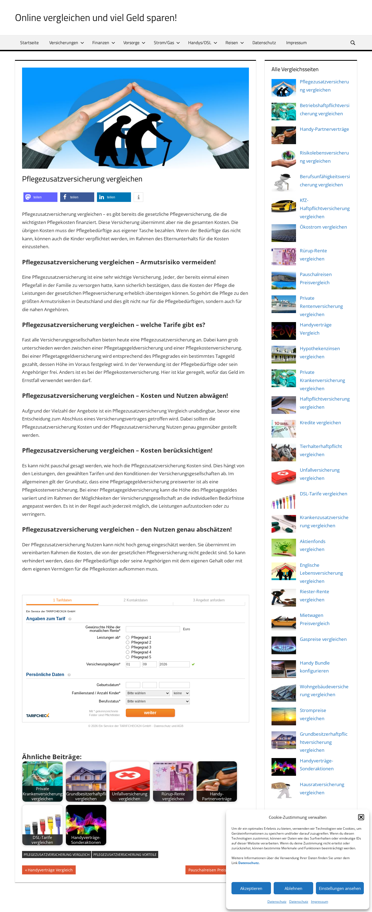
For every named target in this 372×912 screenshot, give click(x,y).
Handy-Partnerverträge (324, 129)
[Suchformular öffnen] (353, 42)
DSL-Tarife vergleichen (323, 493)
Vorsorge (131, 42)
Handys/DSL (199, 42)
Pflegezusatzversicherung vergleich (57, 854)
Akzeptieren (251, 888)
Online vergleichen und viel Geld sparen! (96, 17)
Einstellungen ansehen (340, 888)
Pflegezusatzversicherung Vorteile (125, 854)
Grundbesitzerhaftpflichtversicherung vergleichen (323, 742)
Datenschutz (276, 901)
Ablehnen (293, 888)
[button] (361, 817)
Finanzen (100, 42)
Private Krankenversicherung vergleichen (322, 380)
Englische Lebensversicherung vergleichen (321, 573)
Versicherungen (63, 42)
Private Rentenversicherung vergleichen (321, 306)
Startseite (29, 42)
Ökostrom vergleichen (323, 227)
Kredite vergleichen (320, 422)
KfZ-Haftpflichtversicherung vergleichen (325, 208)
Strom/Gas (164, 42)
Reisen (231, 42)
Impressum (319, 901)
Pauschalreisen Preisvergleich (215, 870)
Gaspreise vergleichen (323, 639)
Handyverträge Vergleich (50, 870)
